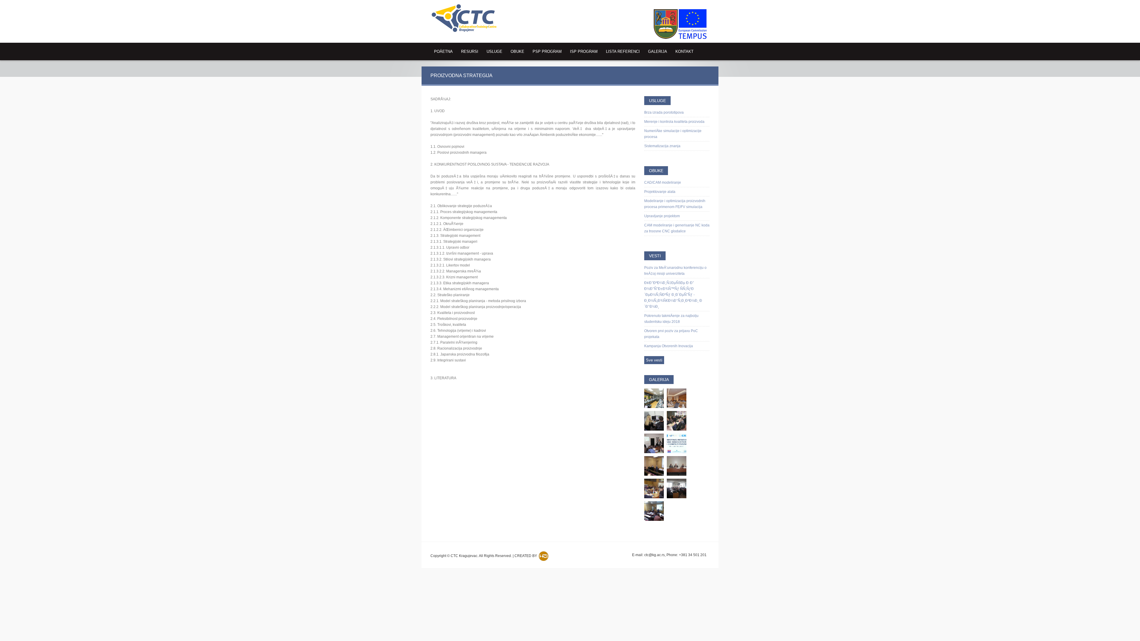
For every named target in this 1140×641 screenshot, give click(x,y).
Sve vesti (654, 360)
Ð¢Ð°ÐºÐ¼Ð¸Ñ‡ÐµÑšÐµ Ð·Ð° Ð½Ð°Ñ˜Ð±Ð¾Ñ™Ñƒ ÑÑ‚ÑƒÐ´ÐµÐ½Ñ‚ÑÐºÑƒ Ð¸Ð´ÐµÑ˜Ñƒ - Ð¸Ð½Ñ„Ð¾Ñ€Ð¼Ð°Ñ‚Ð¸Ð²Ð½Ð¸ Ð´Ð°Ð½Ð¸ (673, 295)
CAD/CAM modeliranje (662, 182)
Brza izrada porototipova (664, 112)
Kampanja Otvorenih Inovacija (668, 346)
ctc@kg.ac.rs (654, 555)
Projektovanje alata (659, 192)
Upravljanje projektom (662, 216)
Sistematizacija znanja (662, 146)
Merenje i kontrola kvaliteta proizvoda (674, 122)
